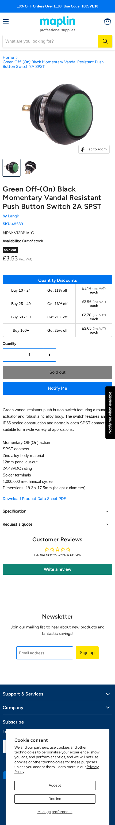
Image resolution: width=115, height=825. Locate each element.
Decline (54, 798)
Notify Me (57, 388)
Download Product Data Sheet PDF (34, 498)
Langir (13, 216)
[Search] (105, 41)
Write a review (57, 569)
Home (8, 57)
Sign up (87, 652)
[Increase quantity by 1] (49, 355)
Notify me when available (110, 412)
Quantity (9, 344)
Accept (55, 785)
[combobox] (50, 41)
